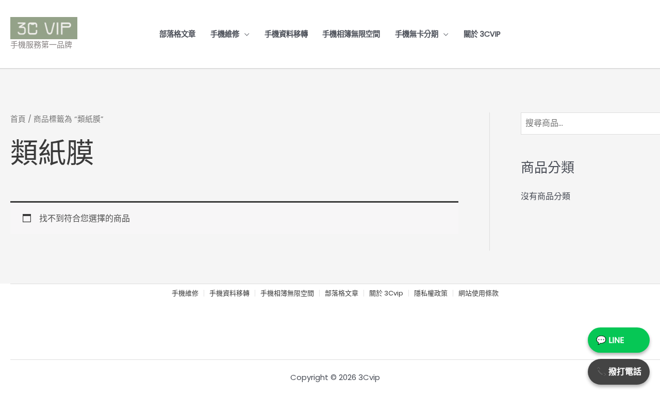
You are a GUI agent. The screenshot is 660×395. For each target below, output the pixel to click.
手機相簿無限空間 (351, 34)
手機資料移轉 (286, 34)
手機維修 (224, 34)
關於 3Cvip (482, 34)
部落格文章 (177, 34)
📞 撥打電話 (618, 371)
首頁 (18, 119)
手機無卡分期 (416, 34)
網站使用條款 (478, 293)
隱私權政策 (431, 293)
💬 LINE (610, 340)
